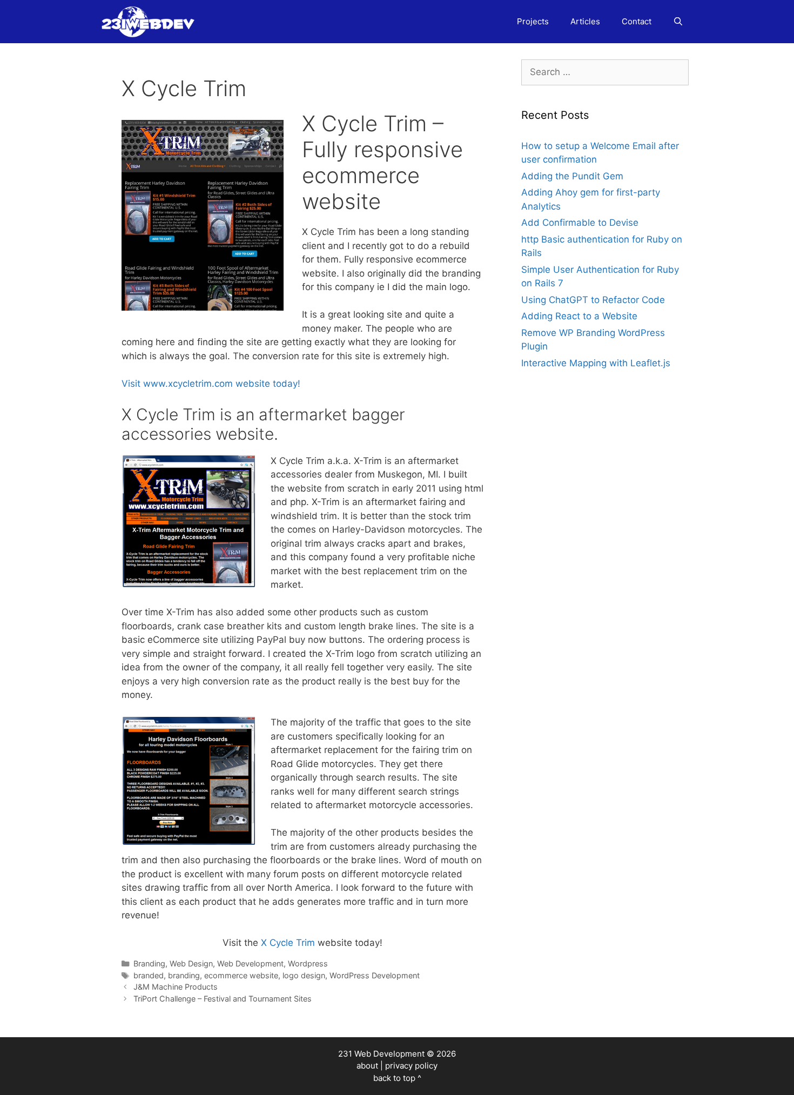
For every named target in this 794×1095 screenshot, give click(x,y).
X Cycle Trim (288, 942)
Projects (533, 21)
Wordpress (308, 963)
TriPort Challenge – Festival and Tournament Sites (222, 998)
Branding (149, 963)
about (367, 1065)
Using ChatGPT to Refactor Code (593, 299)
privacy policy (411, 1065)
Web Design (191, 963)
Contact (636, 21)
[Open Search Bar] (678, 21)
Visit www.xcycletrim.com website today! (211, 383)
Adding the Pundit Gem (572, 176)
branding (184, 975)
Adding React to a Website (579, 316)
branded (148, 975)
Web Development (250, 963)
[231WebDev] (150, 21)
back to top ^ (397, 1078)
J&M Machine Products (175, 986)
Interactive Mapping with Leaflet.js (595, 363)
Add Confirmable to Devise (579, 222)
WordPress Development (374, 975)
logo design (303, 975)
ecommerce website (241, 975)
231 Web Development (381, 1054)
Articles (585, 21)
